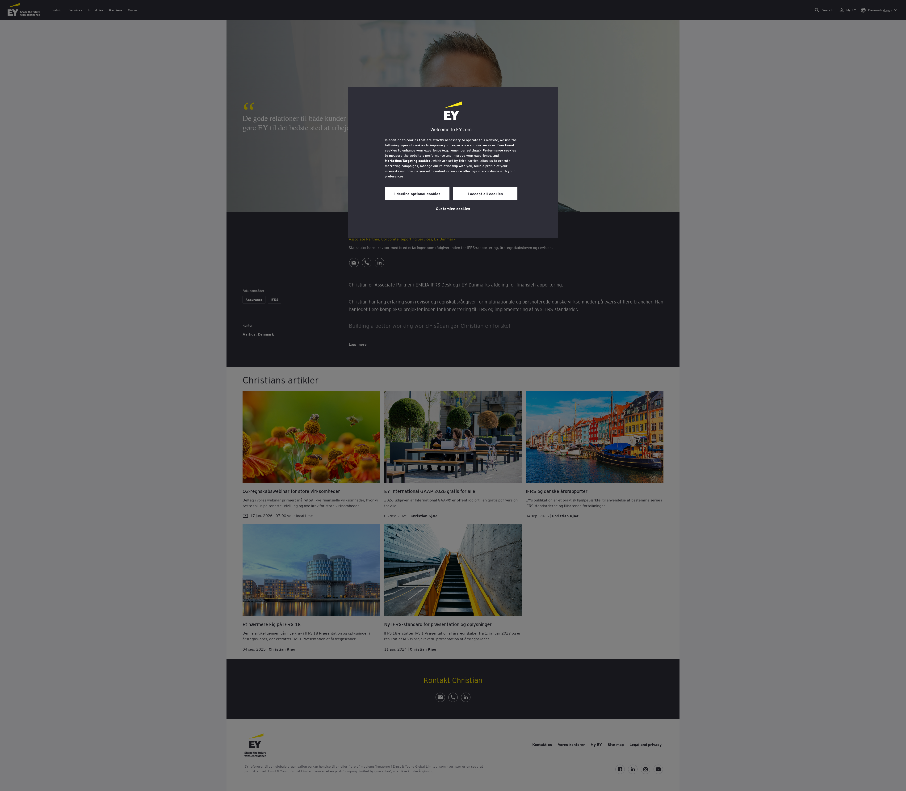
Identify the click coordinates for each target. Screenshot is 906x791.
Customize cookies (453, 208)
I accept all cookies (485, 193)
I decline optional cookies (417, 193)
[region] (453, 162)
